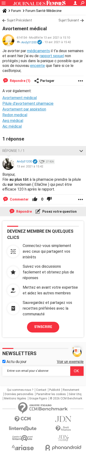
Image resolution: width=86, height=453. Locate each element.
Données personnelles (19, 394)
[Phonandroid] (63, 448)
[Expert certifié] (39, 42)
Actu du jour (16, 361)
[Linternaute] (22, 428)
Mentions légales (15, 398)
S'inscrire (43, 327)
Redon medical (14, 115)
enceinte (37, 65)
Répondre (24, 211)
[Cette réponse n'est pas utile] (49, 199)
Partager (47, 81)
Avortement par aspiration (24, 109)
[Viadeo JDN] (63, 438)
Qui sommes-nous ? (20, 390)
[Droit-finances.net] (63, 429)
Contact (41, 390)
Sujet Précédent (19, 20)
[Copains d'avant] (22, 438)
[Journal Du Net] (63, 419)
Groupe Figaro (38, 398)
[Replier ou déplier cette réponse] (81, 151)
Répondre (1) (19, 81)
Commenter (19, 199)
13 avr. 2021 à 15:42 (57, 42)
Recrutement (71, 390)
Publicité (54, 390)
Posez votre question (59, 211)
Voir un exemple (70, 361)
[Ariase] (22, 447)
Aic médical (12, 126)
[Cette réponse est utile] (35, 199)
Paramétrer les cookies (51, 394)
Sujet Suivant (69, 20)
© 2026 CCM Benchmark (66, 398)
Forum (16, 11)
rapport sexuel (52, 56)
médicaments (38, 51)
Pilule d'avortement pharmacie (28, 103)
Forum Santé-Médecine (44, 11)
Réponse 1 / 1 (13, 151)
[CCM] (22, 419)
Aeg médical (12, 120)
